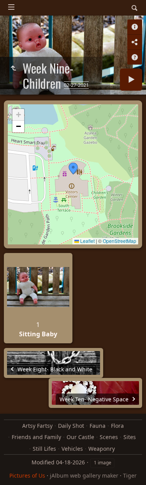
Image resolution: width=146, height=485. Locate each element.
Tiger (130, 475)
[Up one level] (13, 68)
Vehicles (72, 448)
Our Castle (80, 437)
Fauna (98, 425)
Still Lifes (44, 448)
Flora (117, 425)
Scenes (109, 437)
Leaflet (87, 240)
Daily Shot (71, 425)
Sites (129, 437)
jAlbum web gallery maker (84, 475)
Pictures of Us (27, 475)
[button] (73, 168)
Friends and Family (36, 437)
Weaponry (101, 448)
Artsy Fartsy (37, 425)
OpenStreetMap (119, 240)
